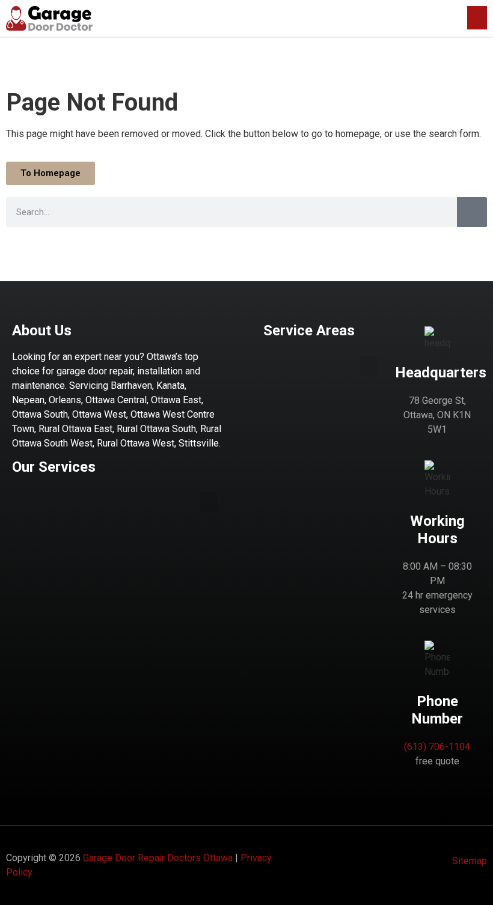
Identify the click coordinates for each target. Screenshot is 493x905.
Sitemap (469, 861)
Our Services (54, 467)
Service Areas (309, 330)
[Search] (472, 212)
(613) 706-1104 (437, 746)
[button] (477, 17)
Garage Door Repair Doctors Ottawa (158, 858)
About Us (42, 330)
